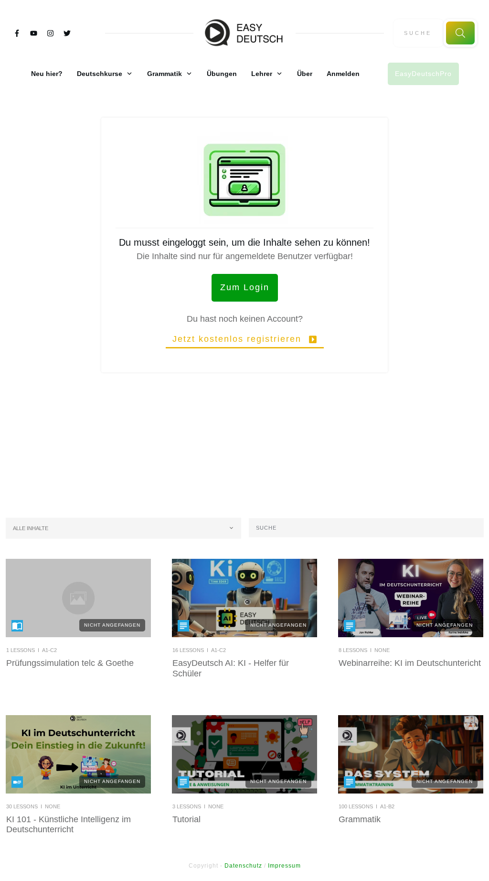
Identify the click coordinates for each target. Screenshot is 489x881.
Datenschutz (243, 865)
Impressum (284, 865)
